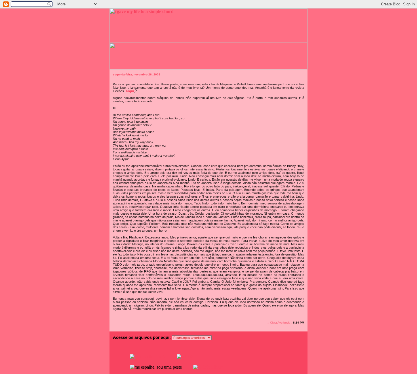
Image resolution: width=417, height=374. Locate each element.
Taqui (130, 91)
